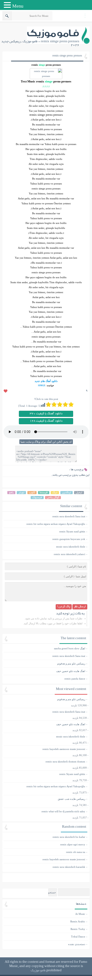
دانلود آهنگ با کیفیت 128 (46, 421)
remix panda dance (45, 678)
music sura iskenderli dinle (45, 546)
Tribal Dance (78, 936)
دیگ (54, 492)
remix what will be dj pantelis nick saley (63, 811)
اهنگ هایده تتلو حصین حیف (45, 671)
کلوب (32, 492)
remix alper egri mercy (45, 844)
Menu (17, 6)
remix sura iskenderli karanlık (45, 866)
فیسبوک (37, 497)
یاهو (11, 492)
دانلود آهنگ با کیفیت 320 (46, 413)
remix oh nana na (45, 852)
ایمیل (79, 492)
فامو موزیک (38, 970)
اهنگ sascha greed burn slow (45, 648)
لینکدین (66, 492)
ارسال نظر (80, 606)
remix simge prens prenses (67, 56)
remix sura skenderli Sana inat (45, 516)
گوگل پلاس (53, 497)
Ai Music (80, 913)
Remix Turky (78, 929)
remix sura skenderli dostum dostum (65, 761)
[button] (8, 5)
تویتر (21, 492)
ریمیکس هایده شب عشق (71, 798)
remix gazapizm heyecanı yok (45, 539)
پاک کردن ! (63, 606)
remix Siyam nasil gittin (45, 531)
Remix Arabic (77, 921)
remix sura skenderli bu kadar (45, 836)
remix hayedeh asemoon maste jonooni (63, 749)
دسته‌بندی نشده (76, 944)
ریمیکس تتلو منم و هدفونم (45, 663)
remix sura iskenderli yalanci (45, 554)
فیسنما (44, 492)
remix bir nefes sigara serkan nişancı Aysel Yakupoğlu (45, 523)
